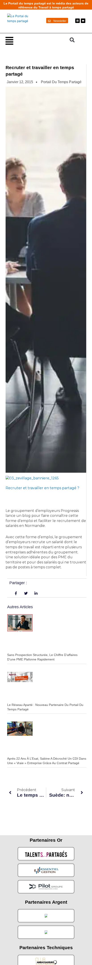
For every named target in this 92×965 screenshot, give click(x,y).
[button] (35, 40)
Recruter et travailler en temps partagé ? (43, 488)
